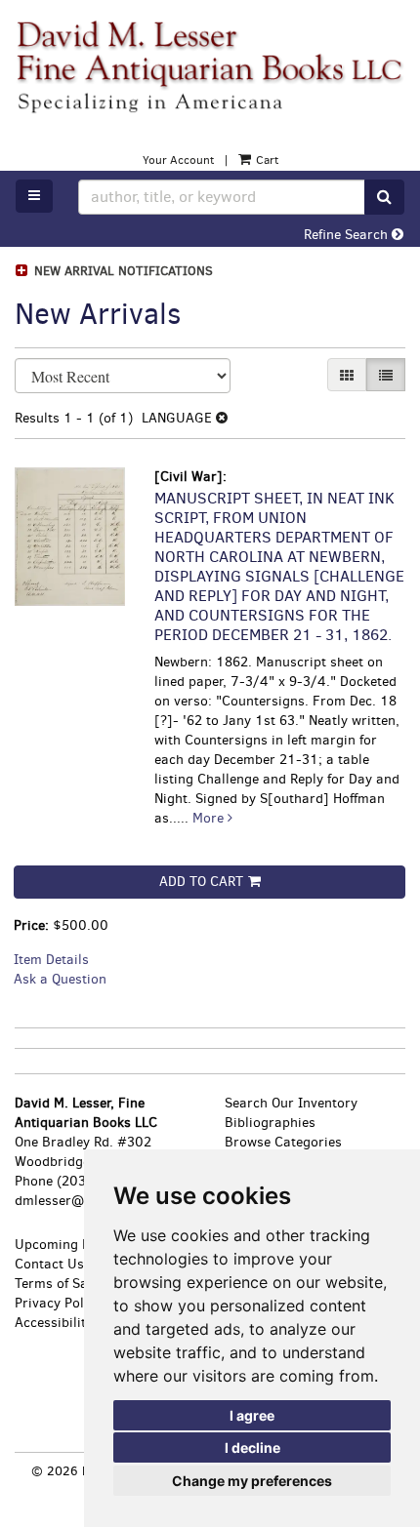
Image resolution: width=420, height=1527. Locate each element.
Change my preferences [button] (252, 1480)
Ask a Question (60, 979)
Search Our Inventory (291, 1103)
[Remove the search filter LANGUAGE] (222, 418)
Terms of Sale (57, 1283)
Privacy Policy (58, 1303)
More (210, 818)
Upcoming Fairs (64, 1244)
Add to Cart (201, 881)
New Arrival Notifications (121, 270)
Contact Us (49, 1264)
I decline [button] (252, 1447)
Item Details (51, 959)
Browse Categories (283, 1142)
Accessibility (54, 1322)
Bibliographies (270, 1122)
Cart (265, 160)
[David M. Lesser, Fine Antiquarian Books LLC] (210, 66)
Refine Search (348, 234)
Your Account (178, 160)
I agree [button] (252, 1415)
